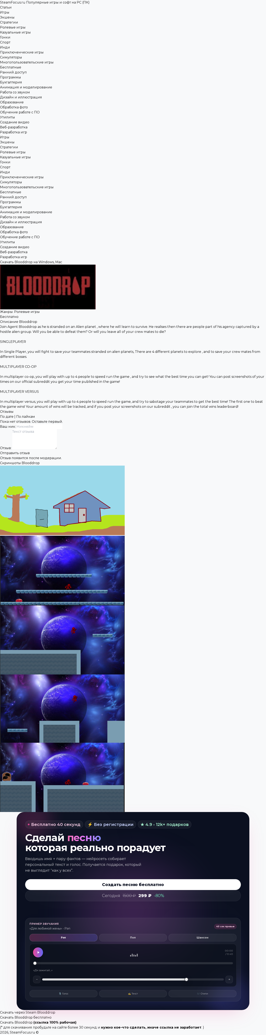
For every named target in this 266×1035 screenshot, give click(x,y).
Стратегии (9, 22)
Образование (12, 102)
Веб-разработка (13, 127)
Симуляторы (11, 57)
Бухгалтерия (11, 82)
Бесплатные (10, 67)
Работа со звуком (15, 92)
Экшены (7, 17)
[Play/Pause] (38, 952)
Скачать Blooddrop (16, 1022)
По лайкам (25, 417)
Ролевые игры (13, 27)
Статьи (6, 7)
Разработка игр (13, 132)
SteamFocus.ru (45, 2)
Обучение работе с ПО (20, 112)
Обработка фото (14, 107)
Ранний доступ (13, 72)
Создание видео (14, 122)
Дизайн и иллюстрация (21, 97)
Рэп (63, 937)
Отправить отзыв (15, 453)
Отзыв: (6, 448)
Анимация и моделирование (26, 87)
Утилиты (7, 117)
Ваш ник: (8, 427)
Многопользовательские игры (27, 62)
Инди (5, 47)
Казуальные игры (15, 32)
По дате (7, 417)
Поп (133, 937)
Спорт (5, 42)
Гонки (5, 37)
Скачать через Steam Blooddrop (27, 1012)
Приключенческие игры (22, 52)
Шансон (202, 937)
